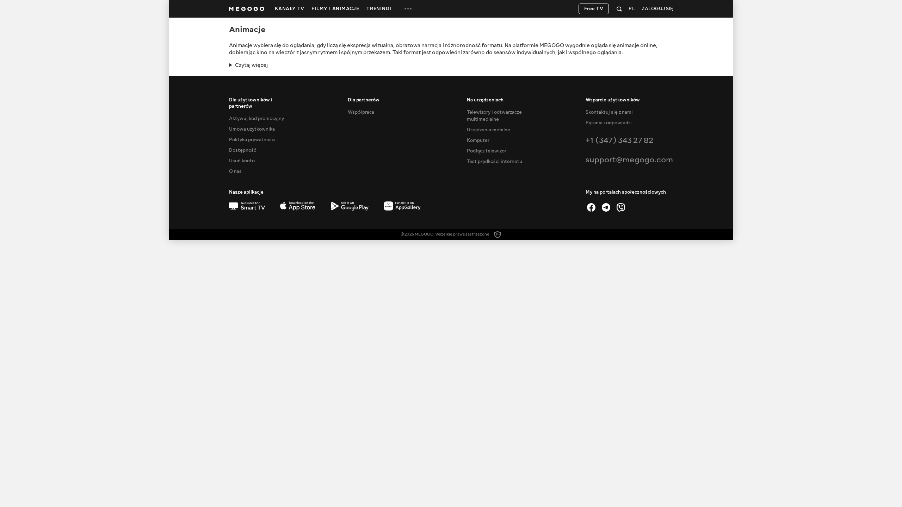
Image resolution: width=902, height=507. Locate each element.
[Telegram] (606, 207)
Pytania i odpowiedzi (609, 123)
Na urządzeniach (485, 100)
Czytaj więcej (251, 65)
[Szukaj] (619, 9)
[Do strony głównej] (246, 9)
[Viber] (620, 207)
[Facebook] (591, 207)
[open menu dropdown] (408, 9)
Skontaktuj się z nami (609, 112)
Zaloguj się (657, 9)
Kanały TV (289, 9)
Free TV (594, 9)
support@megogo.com (629, 159)
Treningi (378, 9)
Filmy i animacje (335, 9)
